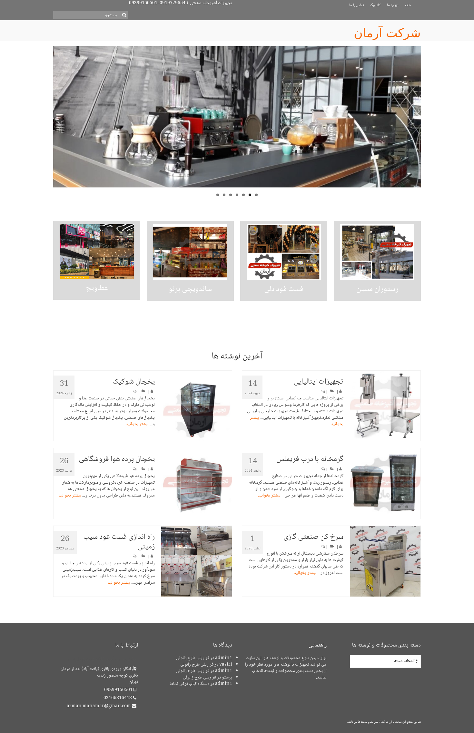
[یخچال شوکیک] (196, 406)
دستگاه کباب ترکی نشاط (189, 684)
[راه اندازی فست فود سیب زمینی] (196, 561)
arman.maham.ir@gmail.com (99, 706)
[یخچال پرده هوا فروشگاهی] (196, 483)
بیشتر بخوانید (137, 424)
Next (426, 123)
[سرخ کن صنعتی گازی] (385, 561)
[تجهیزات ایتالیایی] (385, 406)
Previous (47, 123)
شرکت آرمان (387, 33)
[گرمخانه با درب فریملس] (385, 483)
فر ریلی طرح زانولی (192, 658)
